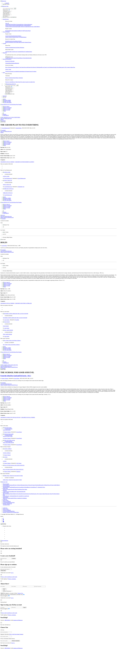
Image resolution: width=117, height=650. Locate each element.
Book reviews (6, 9)
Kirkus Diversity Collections (8, 495)
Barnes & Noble (7, 217)
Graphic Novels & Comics (22, 26)
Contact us (5, 499)
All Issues (18, 57)
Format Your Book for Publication (34, 67)
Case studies (15, 71)
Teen (16, 35)
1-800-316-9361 (7, 620)
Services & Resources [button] (7, 59)
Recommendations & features (23, 71)
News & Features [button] (6, 31)
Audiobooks (7, 24)
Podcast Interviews (6, 14)
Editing (9, 63)
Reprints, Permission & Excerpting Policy (7, 504)
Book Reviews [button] (6, 19)
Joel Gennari (18, 463)
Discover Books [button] (6, 483)
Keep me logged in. (4, 595)
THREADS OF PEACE (7, 192)
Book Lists (9, 487)
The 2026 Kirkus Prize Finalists (15, 104)
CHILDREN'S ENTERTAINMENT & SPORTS (24, 161)
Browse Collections (9, 77)
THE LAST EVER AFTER (8, 442)
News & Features (6, 12)
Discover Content (8, 81)
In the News (13, 42)
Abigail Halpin (19, 128)
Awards (14, 41)
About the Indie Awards (10, 51)
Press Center (17, 498)
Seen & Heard (19, 41)
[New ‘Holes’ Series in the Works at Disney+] (12, 340)
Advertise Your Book (57, 67)
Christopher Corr (21, 186)
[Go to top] (3, 524)
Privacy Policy (6, 500)
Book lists (11, 30)
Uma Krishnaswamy (22, 178)
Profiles (6, 41)
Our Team (8, 498)
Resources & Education (9, 61)
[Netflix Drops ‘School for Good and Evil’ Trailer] (13, 475)
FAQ (14, 498)
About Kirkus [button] (5, 497)
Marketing (17, 63)
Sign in (2, 593)
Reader (4, 588)
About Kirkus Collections (18, 77)
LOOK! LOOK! (6, 176)
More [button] (4, 72)
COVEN (4, 461)
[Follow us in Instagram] (3, 520)
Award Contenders (18, 51)
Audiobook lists (16, 30)
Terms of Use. (20, 593)
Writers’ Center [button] (6, 492)
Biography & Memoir (24, 25)
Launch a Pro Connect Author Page (40, 493)
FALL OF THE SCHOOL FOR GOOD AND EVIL (13, 469)
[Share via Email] (6, 109)
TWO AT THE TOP (7, 184)
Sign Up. (13, 642)
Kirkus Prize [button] (5, 488)
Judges (30, 51)
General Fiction (8, 35)
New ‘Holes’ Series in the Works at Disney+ (11, 344)
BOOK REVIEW (8, 428)
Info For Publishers (23, 498)
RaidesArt (18, 471)
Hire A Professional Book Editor (11, 67)
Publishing (13, 63)
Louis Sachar (4, 245)
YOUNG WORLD (6, 452)
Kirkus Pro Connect (18, 495)
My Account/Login (25, 495)
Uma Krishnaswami (6, 128)
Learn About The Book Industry (53, 493)
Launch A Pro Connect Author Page (68, 67)
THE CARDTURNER (7, 334)
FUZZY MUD (6, 326)
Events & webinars (32, 71)
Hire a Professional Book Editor (9, 493)
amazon (1, 119)
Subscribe (30, 57)
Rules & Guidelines (25, 51)
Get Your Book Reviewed (23, 67)
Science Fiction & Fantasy (10, 25)
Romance (30, 24)
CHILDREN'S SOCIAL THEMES (7, 161)
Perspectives (10, 41)
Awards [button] (4, 43)
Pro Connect (5, 16)
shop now (2, 118)
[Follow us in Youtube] (3, 521)
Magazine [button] (5, 52)
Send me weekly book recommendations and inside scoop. (11, 594)
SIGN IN (7, 3)
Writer (4, 589)
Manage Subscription (24, 57)
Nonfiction (17, 25)
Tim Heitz (17, 319)
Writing (6, 63)
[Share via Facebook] (7, 107)
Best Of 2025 (22, 30)
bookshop (5, 367)
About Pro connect (21, 81)
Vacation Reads (28, 30)
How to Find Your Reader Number (16, 634)
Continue (13, 558)
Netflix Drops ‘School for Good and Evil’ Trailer (12, 479)
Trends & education (9, 71)
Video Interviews (6, 13)
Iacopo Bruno (17, 378)
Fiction (11, 24)
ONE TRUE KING (7, 429)
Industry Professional (7, 591)
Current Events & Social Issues (11, 26)
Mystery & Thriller (19, 37)
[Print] (4, 110)
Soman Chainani (5, 378)
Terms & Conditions (7, 501)
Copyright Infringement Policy (9, 502)
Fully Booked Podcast (27, 42)
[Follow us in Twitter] (3, 519)
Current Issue (7, 57)
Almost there (3, 570)
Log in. (12, 572)
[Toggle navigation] (0, 6)
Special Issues (13, 57)
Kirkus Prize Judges (23, 489)
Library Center (8, 69)
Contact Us (5, 507)
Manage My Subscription (17, 491)
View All (7, 23)
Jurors (23, 47)
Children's (38, 26)
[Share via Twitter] (6, 108)
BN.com (12, 217)
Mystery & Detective (24, 24)
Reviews (4, 114)
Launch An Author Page (30, 81)
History (29, 25)
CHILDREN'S (6, 115)
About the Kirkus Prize (17, 47)
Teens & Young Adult (32, 26)
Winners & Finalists (9, 47)
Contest (11, 498)
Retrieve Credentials (15, 640)
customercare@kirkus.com (17, 620)
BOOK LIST (6, 104)
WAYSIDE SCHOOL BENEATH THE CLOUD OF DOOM (15, 317)
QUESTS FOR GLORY (8, 436)
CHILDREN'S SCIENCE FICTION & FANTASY (10, 417)
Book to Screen (8, 42)
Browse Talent (15, 81)
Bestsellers (7, 30)
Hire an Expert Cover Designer (47, 67)
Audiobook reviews (7, 11)
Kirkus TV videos (36, 487)
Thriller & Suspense (16, 24)
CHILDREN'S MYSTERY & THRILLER (23, 303)
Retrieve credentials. (12, 578)
